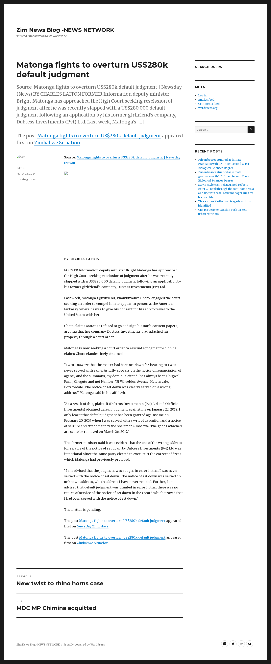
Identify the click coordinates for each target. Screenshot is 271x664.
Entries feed (206, 99)
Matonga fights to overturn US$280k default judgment (99, 136)
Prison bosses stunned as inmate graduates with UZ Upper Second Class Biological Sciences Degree (223, 164)
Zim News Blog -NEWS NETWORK (65, 29)
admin (20, 168)
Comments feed (209, 104)
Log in (202, 95)
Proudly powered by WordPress (84, 644)
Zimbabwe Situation (57, 143)
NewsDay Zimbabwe (93, 526)
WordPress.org (208, 108)
